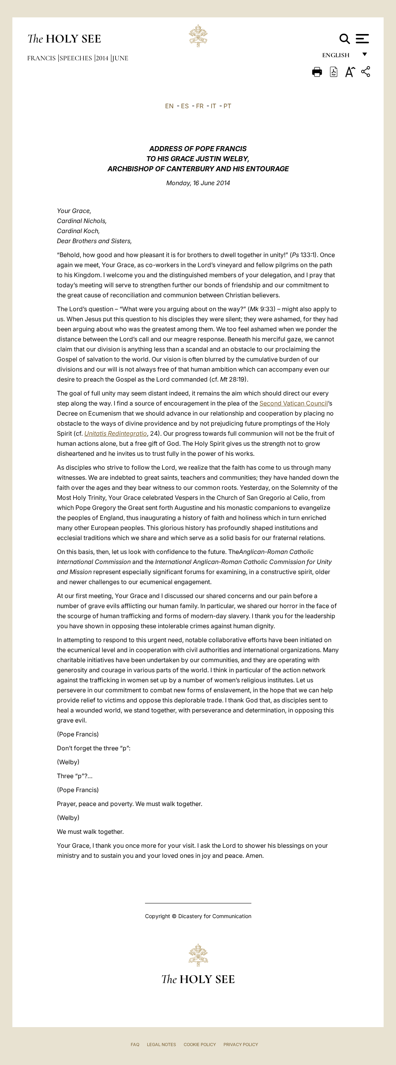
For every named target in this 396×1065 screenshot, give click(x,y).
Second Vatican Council (293, 403)
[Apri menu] (361, 38)
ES (185, 106)
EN (169, 106)
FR (199, 106)
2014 (103, 58)
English (339, 57)
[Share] (366, 73)
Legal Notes (161, 1044)
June (120, 58)
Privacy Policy (241, 1044)
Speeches (77, 58)
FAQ (135, 1044)
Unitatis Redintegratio (115, 433)
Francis (42, 58)
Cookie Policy (200, 1044)
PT (227, 106)
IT (213, 106)
